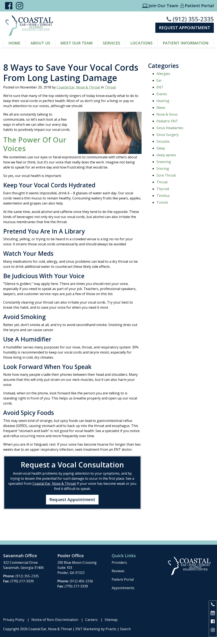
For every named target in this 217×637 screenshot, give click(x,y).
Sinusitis (163, 141)
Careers (91, 619)
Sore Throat (166, 175)
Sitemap (111, 619)
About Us (40, 43)
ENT (159, 87)
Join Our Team (160, 5)
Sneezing (163, 161)
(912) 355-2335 (190, 19)
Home (14, 43)
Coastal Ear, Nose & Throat (78, 87)
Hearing (162, 100)
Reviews (118, 571)
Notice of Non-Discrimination (54, 619)
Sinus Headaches (169, 128)
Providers (119, 562)
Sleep (160, 148)
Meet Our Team (76, 43)
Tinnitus (163, 195)
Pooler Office (70, 555)
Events (161, 94)
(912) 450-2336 (81, 581)
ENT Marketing (87, 629)
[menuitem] (14, 43)
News (160, 107)
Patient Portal (197, 5)
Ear (159, 80)
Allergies (163, 73)
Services (111, 43)
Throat (110, 87)
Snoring (162, 168)
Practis (111, 629)
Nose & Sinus (167, 114)
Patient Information (186, 43)
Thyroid (162, 189)
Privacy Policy (13, 619)
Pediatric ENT (167, 121)
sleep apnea (166, 155)
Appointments (123, 588)
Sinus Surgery (167, 134)
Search (125, 629)
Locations (141, 43)
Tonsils (162, 202)
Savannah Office (20, 555)
